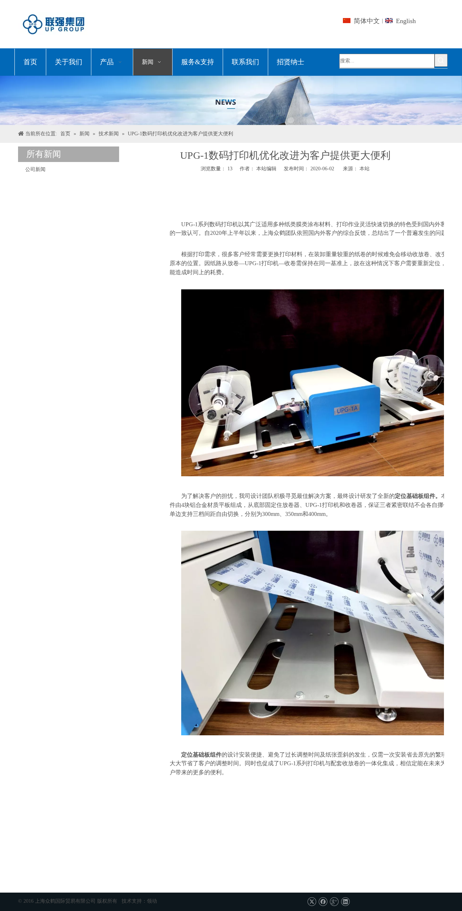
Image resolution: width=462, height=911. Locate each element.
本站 (364, 168)
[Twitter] (311, 901)
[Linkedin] (345, 901)
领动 (152, 901)
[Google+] (334, 901)
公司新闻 (35, 169)
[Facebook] (322, 901)
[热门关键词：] (441, 60)
